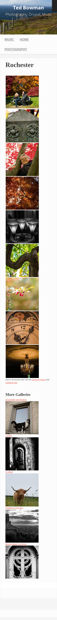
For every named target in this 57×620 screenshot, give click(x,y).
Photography (16, 49)
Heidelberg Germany (14, 508)
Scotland (9, 472)
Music (9, 39)
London (8, 435)
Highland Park (11, 382)
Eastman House (39, 379)
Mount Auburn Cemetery (16, 544)
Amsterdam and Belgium (16, 399)
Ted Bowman (28, 7)
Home (24, 39)
